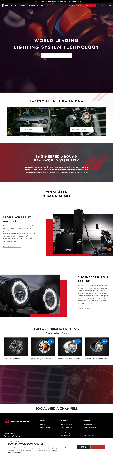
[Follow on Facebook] (5, 436)
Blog (41, 435)
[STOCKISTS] (102, 5)
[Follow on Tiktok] (20, 436)
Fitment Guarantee (66, 424)
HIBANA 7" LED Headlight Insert (12, 358)
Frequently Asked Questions (90, 424)
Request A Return (87, 433)
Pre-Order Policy (65, 430)
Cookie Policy (17, 452)
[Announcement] (56, 1)
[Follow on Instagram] (9, 436)
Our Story (42, 424)
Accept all (98, 447)
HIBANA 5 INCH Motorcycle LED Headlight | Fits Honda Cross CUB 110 (42, 359)
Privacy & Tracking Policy (90, 427)
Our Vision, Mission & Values (47, 427)
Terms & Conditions (88, 435)
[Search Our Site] (98, 5)
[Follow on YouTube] (16, 436)
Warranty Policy (65, 433)
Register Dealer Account (89, 430)
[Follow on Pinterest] (12, 436)
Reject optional (69, 447)
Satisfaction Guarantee (67, 427)
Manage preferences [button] (84, 447)
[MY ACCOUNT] (106, 5)
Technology (43, 433)
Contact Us (43, 430)
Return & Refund (65, 435)
